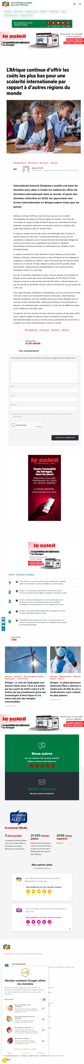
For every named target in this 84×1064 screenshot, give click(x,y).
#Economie (18, 11)
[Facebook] (3, 618)
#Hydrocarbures (26, 15)
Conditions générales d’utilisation (52, 1056)
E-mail (12, 395)
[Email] (3, 625)
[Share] (3, 629)
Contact (23, 1056)
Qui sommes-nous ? (12, 1056)
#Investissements (11, 15)
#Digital (43, 11)
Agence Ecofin (37, 168)
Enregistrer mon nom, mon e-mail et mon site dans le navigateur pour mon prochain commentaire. (42, 415)
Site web (13, 405)
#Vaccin (61, 679)
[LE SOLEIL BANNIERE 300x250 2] (44, 555)
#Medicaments (65, 676)
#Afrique (8, 11)
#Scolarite (44, 163)
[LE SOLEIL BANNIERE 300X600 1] (44, 488)
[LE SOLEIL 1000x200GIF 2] (42, 40)
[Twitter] (3, 622)
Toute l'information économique (21, 4)
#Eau (64, 11)
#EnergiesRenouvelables (34, 676)
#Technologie (22, 679)
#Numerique (54, 11)
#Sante (53, 679)
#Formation (33, 163)
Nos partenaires (19, 964)
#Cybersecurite (31, 11)
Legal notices (33, 1056)
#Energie (18, 676)
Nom (12, 386)
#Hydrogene (10, 679)
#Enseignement (19, 163)
